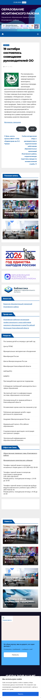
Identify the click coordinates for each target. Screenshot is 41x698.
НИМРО (6, 376)
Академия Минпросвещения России (16, 419)
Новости (6, 45)
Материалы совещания (12, 122)
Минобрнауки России (11, 356)
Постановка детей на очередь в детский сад (19, 341)
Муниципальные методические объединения (19, 351)
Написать (15, 655)
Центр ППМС (8, 346)
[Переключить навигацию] (38, 34)
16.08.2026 (10, 540)
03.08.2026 (10, 583)
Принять (20, 694)
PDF (32, 129)
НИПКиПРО (7, 371)
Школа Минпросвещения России (15, 361)
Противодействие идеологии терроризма (18, 381)
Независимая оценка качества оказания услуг (20, 407)
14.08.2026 (10, 562)
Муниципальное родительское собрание (18, 460)
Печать (21, 129)
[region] (20, 687)
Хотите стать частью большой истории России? (20, 211)
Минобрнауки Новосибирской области (17, 366)
